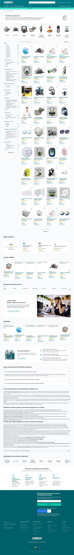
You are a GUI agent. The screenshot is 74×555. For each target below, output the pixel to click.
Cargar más (45, 231)
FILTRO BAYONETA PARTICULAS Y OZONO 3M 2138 (26, 159)
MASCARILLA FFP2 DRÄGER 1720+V (65, 273)
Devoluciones (50, 528)
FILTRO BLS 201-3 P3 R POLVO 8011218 (64, 199)
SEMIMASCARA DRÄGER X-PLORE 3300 (51, 98)
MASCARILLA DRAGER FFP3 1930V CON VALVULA (52, 57)
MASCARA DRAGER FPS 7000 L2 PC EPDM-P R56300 (52, 179)
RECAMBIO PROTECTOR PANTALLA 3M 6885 (38, 199)
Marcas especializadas (52, 530)
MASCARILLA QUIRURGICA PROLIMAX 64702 (26, 57)
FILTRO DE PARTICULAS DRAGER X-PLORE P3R (38, 220)
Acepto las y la (47, 508)
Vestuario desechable (50, 461)
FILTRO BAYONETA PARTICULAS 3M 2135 (63, 159)
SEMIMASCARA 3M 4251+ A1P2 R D (63, 98)
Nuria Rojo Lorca (16, 450)
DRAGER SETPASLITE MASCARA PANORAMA (63, 77)
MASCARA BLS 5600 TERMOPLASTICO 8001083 (26, 77)
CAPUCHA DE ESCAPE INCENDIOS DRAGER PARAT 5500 (26, 179)
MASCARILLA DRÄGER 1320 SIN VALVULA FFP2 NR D (9, 336)
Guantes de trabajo (41, 461)
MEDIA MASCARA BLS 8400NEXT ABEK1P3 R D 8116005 (38, 159)
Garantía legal (22, 523)
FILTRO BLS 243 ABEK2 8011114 (42, 273)
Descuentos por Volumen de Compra (53, 526)
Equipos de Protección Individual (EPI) (32, 461)
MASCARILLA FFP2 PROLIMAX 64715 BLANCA (27, 118)
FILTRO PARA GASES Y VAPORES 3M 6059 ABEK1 (38, 118)
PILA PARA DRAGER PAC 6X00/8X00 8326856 (51, 77)
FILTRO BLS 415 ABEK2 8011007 (51, 199)
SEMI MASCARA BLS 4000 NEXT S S (38, 179)
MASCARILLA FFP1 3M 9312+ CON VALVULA (27, 220)
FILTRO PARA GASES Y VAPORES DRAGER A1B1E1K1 (64, 138)
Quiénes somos (36, 533)
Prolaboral (4, 10)
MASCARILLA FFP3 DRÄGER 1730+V (60, 246)
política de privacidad (53, 508)
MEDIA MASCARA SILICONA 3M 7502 (39, 98)
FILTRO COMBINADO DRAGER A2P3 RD (27, 138)
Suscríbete (49, 504)
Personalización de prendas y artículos (38, 524)
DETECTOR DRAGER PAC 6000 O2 (52, 159)
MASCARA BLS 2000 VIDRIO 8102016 (42, 336)
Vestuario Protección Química (67, 461)
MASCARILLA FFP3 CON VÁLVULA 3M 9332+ (19, 273)
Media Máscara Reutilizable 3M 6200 (39, 57)
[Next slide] (69, 270)
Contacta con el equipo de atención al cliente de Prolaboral (37, 528)
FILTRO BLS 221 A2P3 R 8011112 (51, 138)
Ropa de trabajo (16, 461)
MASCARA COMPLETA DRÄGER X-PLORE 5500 (63, 118)
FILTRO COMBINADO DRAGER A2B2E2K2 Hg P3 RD (64, 220)
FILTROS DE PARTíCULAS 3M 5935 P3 (27, 199)
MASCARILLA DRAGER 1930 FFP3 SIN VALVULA (52, 220)
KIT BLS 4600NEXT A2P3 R (51, 117)
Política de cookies (23, 529)
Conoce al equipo (21, 358)
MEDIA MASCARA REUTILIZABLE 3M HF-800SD (27, 98)
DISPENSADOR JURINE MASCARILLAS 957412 (53, 336)
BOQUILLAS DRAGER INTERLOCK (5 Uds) (63, 179)
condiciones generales (45, 508)
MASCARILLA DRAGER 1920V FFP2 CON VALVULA (64, 57)
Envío (48, 523)
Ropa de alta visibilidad (58, 461)
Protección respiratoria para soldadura (7, 461)
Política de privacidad (24, 525)
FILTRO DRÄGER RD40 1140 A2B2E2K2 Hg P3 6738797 (9, 272)
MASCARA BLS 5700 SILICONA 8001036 (30, 273)
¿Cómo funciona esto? (11, 249)
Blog (48, 532)
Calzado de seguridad (24, 461)
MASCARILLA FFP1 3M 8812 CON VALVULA (39, 138)
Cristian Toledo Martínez (25, 450)
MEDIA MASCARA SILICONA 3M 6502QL (39, 77)
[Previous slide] (4, 270)
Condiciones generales (24, 527)
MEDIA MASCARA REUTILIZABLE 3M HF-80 (30, 336)
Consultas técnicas (36, 531)
